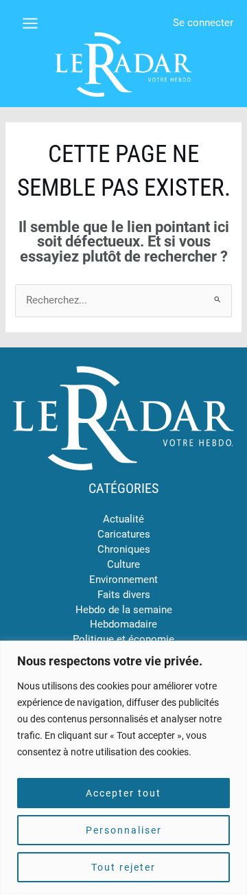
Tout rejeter (123, 867)
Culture (123, 564)
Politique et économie (123, 639)
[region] (123, 767)
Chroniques (123, 549)
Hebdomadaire (123, 624)
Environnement (123, 579)
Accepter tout (123, 793)
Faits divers (123, 594)
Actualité (123, 519)
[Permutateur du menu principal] (30, 23)
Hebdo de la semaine (123, 610)
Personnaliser (124, 830)
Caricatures (123, 534)
